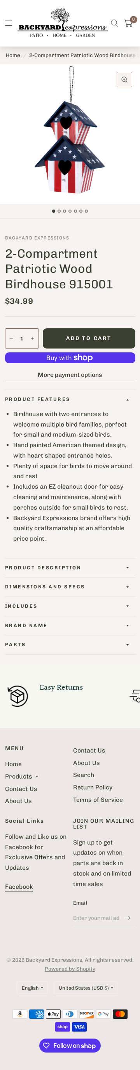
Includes (21, 606)
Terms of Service (98, 799)
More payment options (70, 374)
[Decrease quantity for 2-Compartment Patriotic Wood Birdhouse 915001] (11, 338)
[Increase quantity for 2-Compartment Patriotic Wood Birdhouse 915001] (32, 338)
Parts (15, 644)
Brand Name (26, 625)
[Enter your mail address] (127, 918)
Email (80, 903)
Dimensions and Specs (45, 587)
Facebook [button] (19, 886)
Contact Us (21, 789)
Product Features (37, 399)
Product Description (43, 568)
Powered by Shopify (70, 969)
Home (13, 55)
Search (83, 775)
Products (18, 776)
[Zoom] (124, 79)
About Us (18, 801)
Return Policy (92, 787)
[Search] (114, 23)
